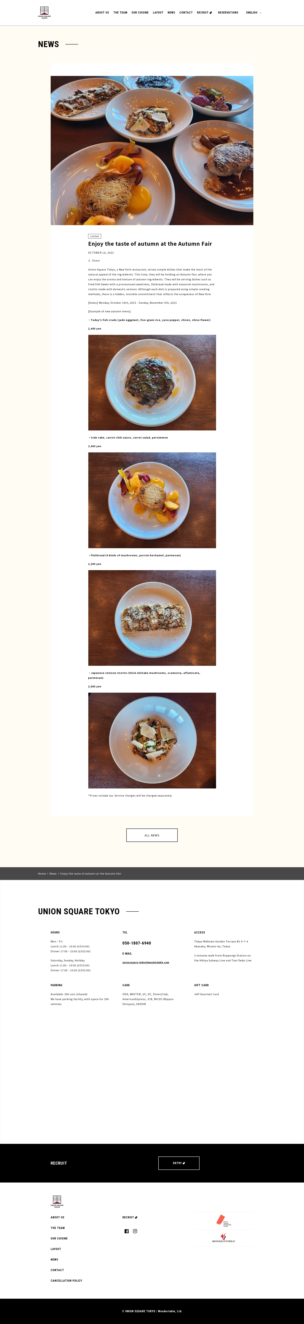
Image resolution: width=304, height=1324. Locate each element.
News (171, 12)
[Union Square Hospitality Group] (223, 1220)
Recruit (203, 12)
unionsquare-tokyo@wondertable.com (145, 962)
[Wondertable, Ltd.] (223, 1237)
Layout (158, 12)
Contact (186, 12)
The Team (120, 12)
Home (42, 873)
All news (152, 835)
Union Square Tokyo (44, 12)
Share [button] (96, 260)
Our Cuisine (140, 12)
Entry (177, 1163)
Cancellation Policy (66, 1280)
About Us (102, 12)
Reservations (228, 12)
